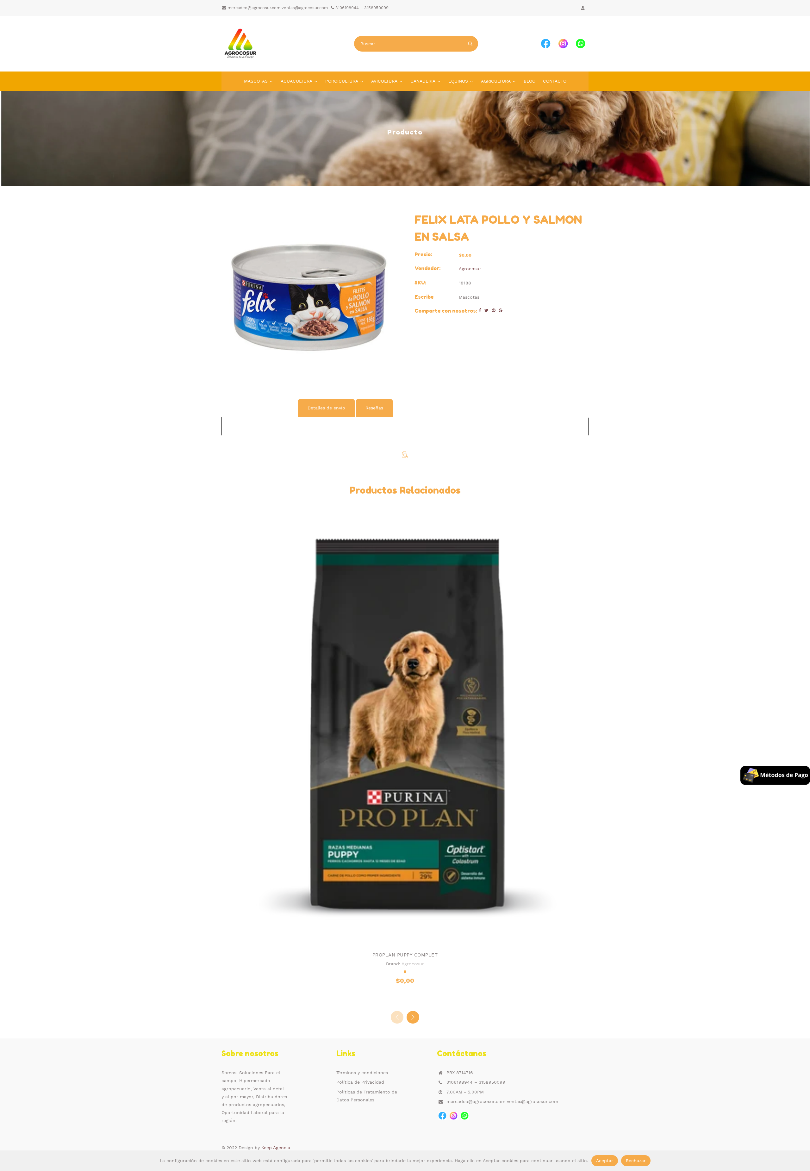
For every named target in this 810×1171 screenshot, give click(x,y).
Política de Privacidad (360, 1082)
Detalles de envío (326, 407)
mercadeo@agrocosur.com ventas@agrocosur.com (277, 7)
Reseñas (374, 407)
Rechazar (636, 1160)
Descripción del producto (259, 407)
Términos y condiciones (362, 1072)
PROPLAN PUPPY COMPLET (405, 955)
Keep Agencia (275, 1147)
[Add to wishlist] (398, 937)
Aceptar (604, 1160)
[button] (413, 1017)
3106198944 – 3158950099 (361, 7)
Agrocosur (470, 268)
